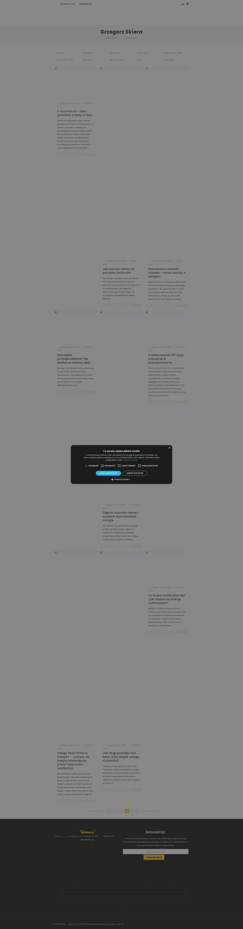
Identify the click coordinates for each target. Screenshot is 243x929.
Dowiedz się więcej (130, 460)
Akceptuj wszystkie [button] (108, 473)
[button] (121, 479)
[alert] (121, 464)
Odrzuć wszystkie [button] (135, 473)
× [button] (169, 448)
